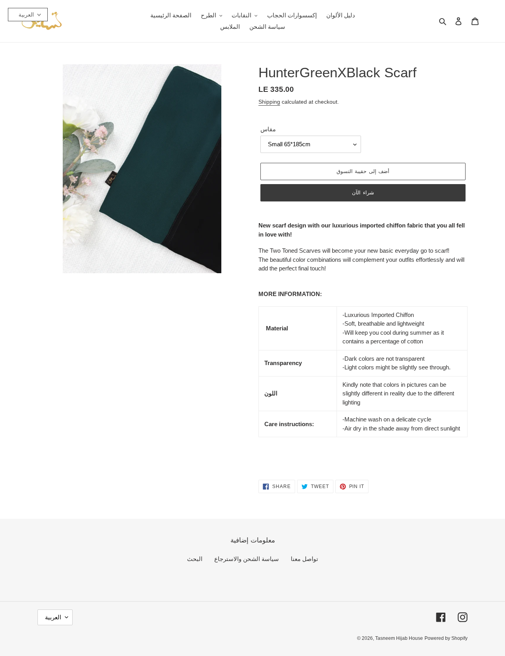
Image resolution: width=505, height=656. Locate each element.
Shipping (269, 102)
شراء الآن (363, 193)
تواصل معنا (304, 558)
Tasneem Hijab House (399, 638)
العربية (53, 617)
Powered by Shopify (446, 638)
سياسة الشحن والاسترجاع (246, 558)
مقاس (268, 129)
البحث (194, 558)
